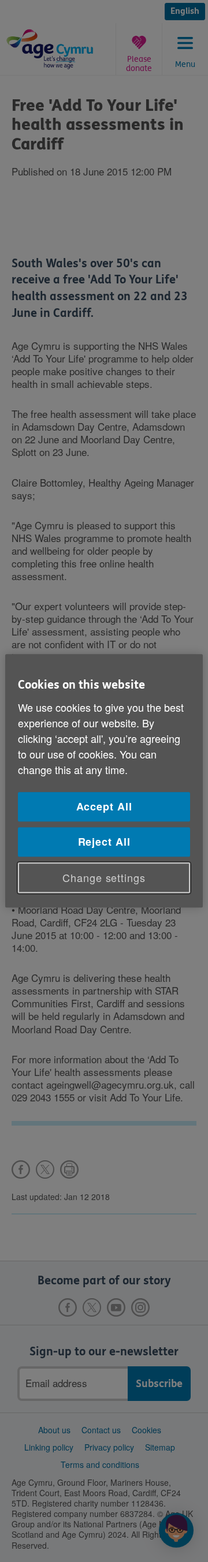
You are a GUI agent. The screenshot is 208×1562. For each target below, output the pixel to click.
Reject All (104, 841)
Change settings (104, 877)
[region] (104, 780)
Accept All (104, 806)
